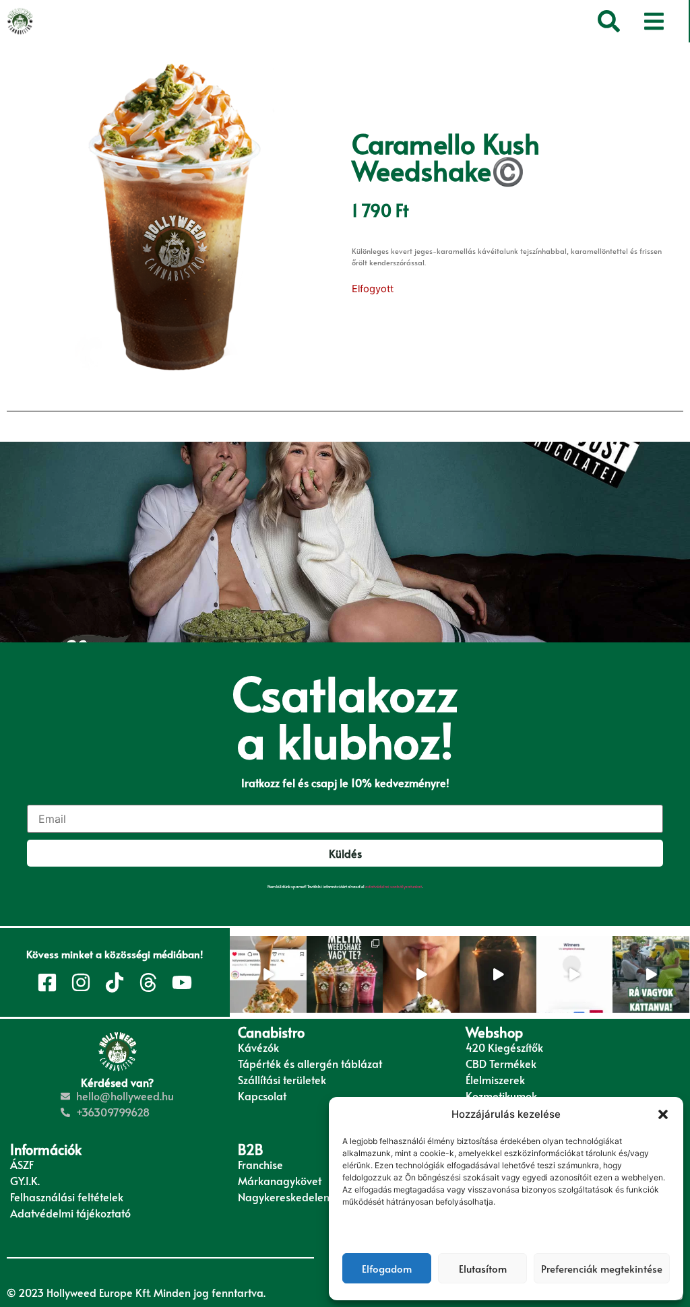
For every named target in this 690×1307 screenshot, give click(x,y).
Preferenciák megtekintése (601, 1268)
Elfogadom (387, 1268)
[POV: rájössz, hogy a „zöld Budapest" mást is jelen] (421, 974)
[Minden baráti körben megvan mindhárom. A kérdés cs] (345, 974)
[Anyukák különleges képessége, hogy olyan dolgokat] (651, 974)
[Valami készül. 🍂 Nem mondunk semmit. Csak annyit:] (498, 974)
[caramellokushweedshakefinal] (175, 218)
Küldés (345, 853)
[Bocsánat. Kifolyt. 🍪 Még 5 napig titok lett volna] (268, 974)
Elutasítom (483, 1268)
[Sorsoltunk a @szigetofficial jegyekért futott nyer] (574, 974)
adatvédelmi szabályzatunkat (393, 886)
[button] (663, 1114)
